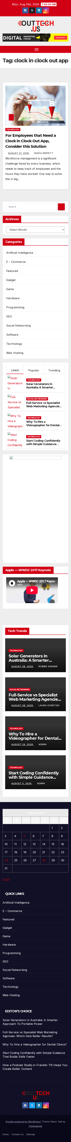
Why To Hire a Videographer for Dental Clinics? (42, 425)
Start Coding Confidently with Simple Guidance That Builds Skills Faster (43, 444)
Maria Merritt (43, 153)
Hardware (13, 298)
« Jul (6, 879)
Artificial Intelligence (19, 252)
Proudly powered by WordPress (23, 1121)
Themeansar (35, 1126)
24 (6, 860)
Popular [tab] (33, 370)
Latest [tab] (15, 370)
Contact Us (18, 1134)
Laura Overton (49, 705)
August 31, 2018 (18, 153)
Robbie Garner (48, 666)
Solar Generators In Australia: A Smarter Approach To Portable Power (41, 389)
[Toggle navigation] (36, 49)
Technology (12, 129)
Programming (15, 307)
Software (12, 334)
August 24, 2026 (22, 744)
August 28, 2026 (22, 666)
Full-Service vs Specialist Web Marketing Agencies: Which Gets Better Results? (44, 408)
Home (6, 1134)
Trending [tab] (54, 370)
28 (43, 860)
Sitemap (30, 1134)
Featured (12, 271)
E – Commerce (16, 262)
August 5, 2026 (21, 783)
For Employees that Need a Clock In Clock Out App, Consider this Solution (30, 141)
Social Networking (18, 325)
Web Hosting (14, 353)
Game (10, 289)
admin (43, 744)
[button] (66, 49)
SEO (9, 316)
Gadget (11, 280)
